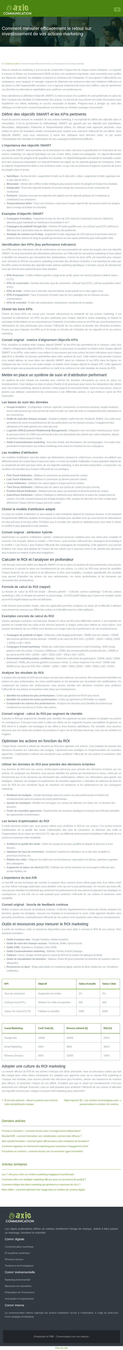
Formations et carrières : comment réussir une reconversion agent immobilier (42, 1151)
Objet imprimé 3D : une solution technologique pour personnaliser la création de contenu (91, 1102)
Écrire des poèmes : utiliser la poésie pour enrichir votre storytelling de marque (31, 1102)
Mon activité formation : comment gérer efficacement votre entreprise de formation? (45, 1141)
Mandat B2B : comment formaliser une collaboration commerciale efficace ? (42, 1136)
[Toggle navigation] (117, 9)
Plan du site (61, 1348)
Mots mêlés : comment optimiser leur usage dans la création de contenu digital (43, 1189)
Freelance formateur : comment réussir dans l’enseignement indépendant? (41, 1131)
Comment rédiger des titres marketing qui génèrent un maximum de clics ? (41, 1184)
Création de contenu (12, 64)
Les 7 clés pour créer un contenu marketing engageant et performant (38, 1174)
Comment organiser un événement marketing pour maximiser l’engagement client (45, 1146)
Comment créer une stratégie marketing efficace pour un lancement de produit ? (44, 1179)
